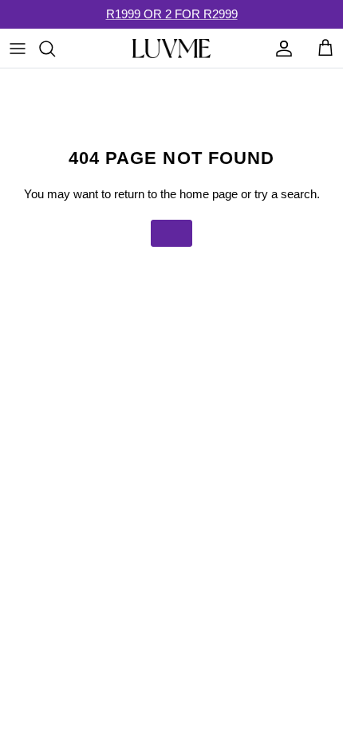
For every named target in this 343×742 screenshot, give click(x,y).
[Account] (280, 48)
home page (208, 194)
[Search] (55, 48)
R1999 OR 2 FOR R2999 (172, 14)
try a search (285, 194)
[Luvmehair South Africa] (171, 48)
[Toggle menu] (17, 48)
